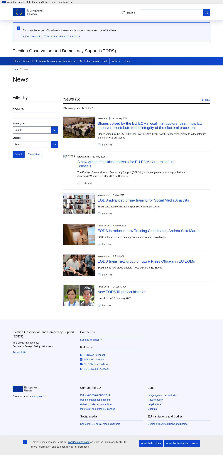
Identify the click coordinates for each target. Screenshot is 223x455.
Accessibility (19, 352)
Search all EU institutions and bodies (168, 424)
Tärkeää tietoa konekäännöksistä (62, 36)
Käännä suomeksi (32, 36)
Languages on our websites (162, 395)
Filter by (20, 97)
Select (18, 130)
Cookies (152, 409)
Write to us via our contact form (96, 404)
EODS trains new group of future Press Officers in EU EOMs (146, 261)
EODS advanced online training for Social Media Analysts (143, 200)
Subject (17, 138)
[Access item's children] (74, 61)
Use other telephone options (95, 400)
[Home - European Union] (28, 12)
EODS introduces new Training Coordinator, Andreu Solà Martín (148, 231)
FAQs (114, 61)
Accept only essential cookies (182, 443)
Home (17, 61)
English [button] (131, 12)
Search (18, 154)
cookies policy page (79, 442)
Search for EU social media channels (100, 424)
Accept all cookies (151, 443)
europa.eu (37, 396)
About (26, 61)
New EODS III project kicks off (122, 292)
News (127, 61)
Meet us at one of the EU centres (97, 409)
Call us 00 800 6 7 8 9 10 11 (95, 395)
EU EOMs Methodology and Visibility (52, 61)
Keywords (18, 108)
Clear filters (34, 154)
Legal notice (154, 404)
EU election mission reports (93, 61)
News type (19, 123)
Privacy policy (155, 400)
